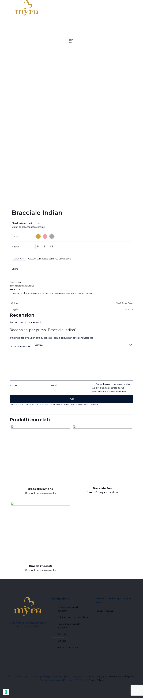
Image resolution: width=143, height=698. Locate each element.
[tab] (71, 282)
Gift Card (62, 641)
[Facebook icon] (67, 685)
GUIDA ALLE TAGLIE (68, 647)
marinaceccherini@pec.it (122, 676)
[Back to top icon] (126, 690)
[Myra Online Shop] (27, 8)
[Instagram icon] (75, 685)
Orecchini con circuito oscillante (69, 626)
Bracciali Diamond (40, 489)
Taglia (15, 246)
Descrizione (16, 282)
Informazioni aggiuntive (22, 285)
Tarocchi (62, 634)
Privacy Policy (95, 680)
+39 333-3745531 (104, 611)
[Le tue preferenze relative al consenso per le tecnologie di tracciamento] (6, 692)
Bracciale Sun (102, 488)
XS (51, 246)
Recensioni (16, 289)
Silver (130, 303)
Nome (14, 385)
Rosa (124, 303)
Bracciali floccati (40, 566)
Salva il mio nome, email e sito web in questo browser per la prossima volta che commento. (111, 388)
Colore (15, 236)
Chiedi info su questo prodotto (27, 223)
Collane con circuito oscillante (73, 617)
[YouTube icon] (71, 685)
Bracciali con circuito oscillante (55, 258)
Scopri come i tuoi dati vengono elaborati (77, 404)
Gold (118, 303)
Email (54, 385)
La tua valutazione (20, 346)
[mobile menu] (126, 8)
